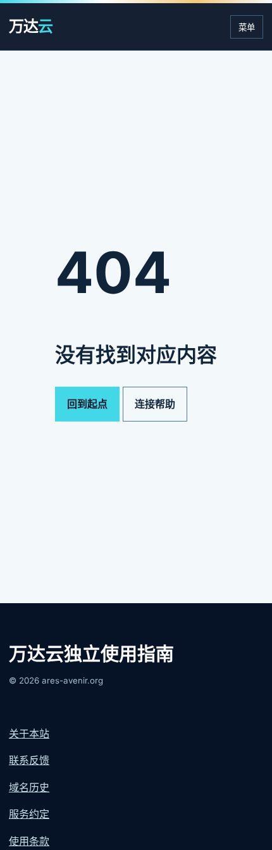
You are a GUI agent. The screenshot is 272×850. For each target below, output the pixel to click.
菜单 (246, 27)
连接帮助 (155, 403)
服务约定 (29, 814)
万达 (31, 26)
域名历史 (29, 787)
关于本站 (29, 733)
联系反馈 (29, 760)
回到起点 (87, 403)
